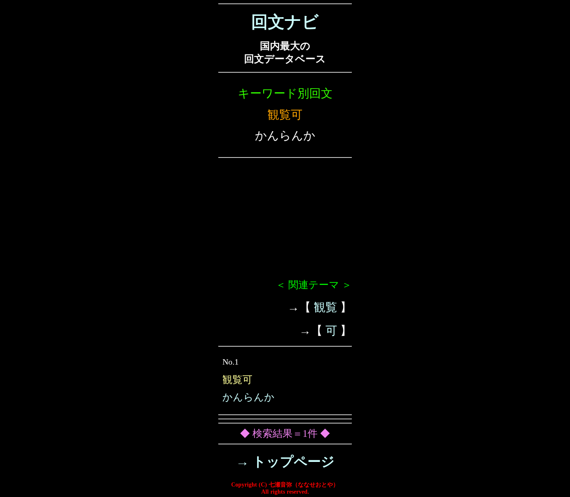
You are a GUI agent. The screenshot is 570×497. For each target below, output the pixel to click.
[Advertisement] (285, 222)
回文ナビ (285, 22)
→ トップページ (285, 461)
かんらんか (248, 397)
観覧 (325, 307)
